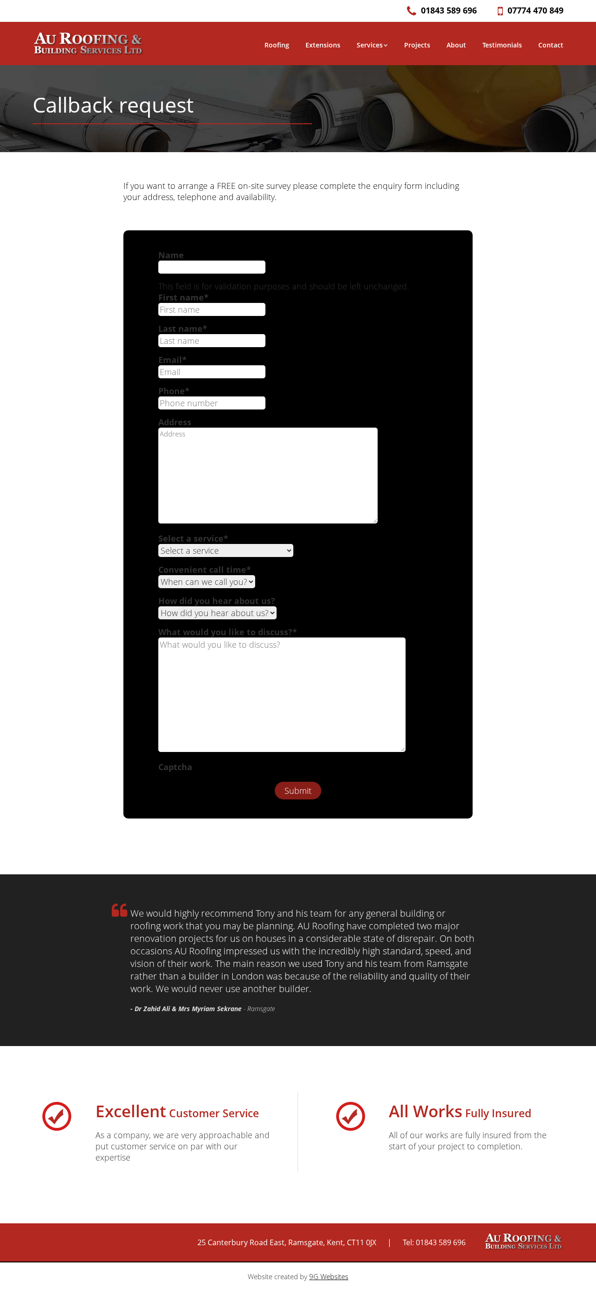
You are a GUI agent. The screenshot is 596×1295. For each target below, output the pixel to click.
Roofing (276, 44)
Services (370, 44)
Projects (417, 44)
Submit (298, 790)
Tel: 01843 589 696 (434, 1242)
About (456, 44)
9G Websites (328, 1276)
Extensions (322, 44)
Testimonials (502, 44)
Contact (550, 44)
